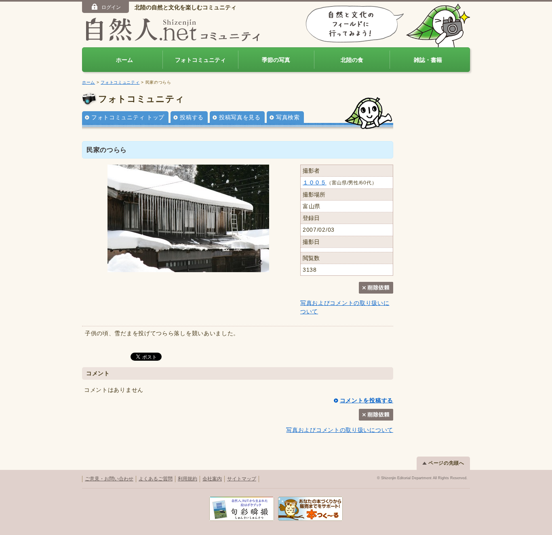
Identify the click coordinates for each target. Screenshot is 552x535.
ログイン (111, 7)
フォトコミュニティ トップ (127, 117)
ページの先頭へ (446, 463)
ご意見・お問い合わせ (109, 479)
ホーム (124, 60)
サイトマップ (241, 479)
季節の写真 (276, 60)
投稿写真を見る (240, 117)
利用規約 (187, 479)
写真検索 (288, 117)
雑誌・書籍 (428, 60)
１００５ (315, 182)
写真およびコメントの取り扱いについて (339, 430)
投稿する (192, 117)
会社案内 (212, 479)
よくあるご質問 (156, 479)
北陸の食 (352, 60)
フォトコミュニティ (200, 60)
